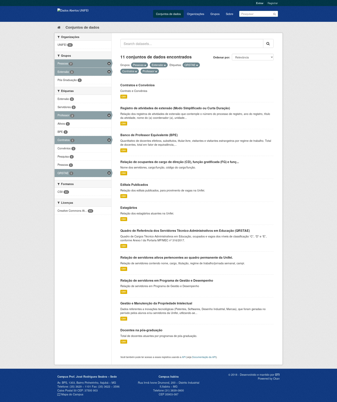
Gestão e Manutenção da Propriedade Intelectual (156, 303)
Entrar (259, 3)
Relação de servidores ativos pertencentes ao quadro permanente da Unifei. (176, 257)
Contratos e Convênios (137, 85)
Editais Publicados (134, 184)
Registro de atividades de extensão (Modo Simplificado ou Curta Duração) (175, 108)
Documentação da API (204, 357)
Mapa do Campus (72, 394)
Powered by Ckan (269, 378)
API (184, 357)
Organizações (195, 14)
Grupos (215, 14)
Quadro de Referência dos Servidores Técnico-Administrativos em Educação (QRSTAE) (185, 230)
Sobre (229, 14)
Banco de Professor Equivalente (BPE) (149, 135)
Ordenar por (221, 57)
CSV (123, 96)
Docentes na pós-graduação (141, 330)
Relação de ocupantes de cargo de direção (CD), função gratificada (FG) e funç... (179, 162)
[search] (268, 43)
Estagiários (128, 207)
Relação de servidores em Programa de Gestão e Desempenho (166, 280)
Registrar (273, 3)
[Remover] (145, 65)
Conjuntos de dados (168, 14)
